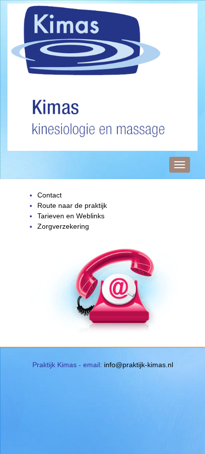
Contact (49, 195)
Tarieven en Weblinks (70, 216)
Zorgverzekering (63, 226)
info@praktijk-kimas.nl (138, 365)
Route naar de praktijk (72, 205)
